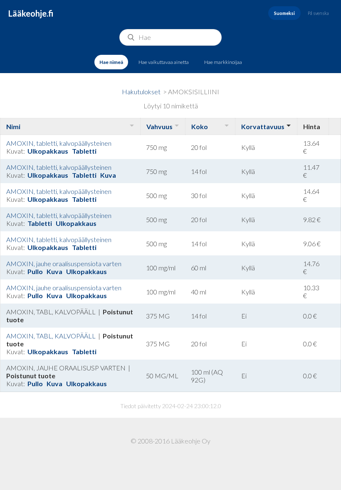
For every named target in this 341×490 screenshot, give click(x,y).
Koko (199, 126)
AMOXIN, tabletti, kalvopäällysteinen (58, 143)
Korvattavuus (262, 126)
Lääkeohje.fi (31, 13)
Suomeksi (284, 13)
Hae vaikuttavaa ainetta (163, 62)
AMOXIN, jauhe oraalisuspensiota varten (63, 263)
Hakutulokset (141, 92)
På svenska (318, 13)
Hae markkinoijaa (223, 62)
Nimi (13, 126)
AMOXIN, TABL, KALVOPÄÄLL (51, 336)
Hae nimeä (111, 62)
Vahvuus (159, 126)
